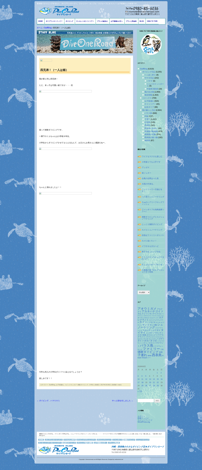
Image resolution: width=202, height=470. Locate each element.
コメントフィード (145, 420)
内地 (146, 116)
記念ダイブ (149, 107)
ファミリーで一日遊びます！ (152, 190)
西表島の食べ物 (151, 137)
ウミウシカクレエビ (158, 315)
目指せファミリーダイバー (153, 235)
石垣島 (147, 122)
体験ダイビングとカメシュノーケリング (153, 218)
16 (161, 379)
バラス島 (148, 113)
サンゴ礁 (153, 325)
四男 (161, 352)
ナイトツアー (150, 104)
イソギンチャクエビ (154, 314)
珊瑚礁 (150, 355)
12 (146, 379)
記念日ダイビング (69, 443)
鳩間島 (147, 140)
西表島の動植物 (151, 131)
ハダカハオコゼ (149, 341)
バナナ (150, 81)
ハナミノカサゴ (148, 343)
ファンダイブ (117, 440)
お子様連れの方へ (117, 21)
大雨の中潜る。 (148, 184)
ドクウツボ (158, 337)
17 (138, 382)
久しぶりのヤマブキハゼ (152, 265)
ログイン (141, 416)
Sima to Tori (152, 21)
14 (154, 379)
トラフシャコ (150, 337)
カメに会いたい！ (149, 241)
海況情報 (148, 95)
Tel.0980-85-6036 (118, 452)
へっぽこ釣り (150, 75)
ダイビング (69, 21)
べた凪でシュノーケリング (153, 197)
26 (146, 386)
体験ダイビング (83, 385)
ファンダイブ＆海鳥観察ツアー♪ (153, 210)
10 (138, 379)
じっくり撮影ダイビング (152, 224)
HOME (40, 21)
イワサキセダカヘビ (150, 246)
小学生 (91, 385)
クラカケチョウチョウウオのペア (153, 258)
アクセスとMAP (69, 440)
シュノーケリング (150, 326)
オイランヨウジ (143, 318)
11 (142, 379)
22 (158, 382)
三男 (162, 349)
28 (154, 386)
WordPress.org (144, 422)
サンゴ (145, 324)
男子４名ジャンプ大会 (151, 252)
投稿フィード (143, 418)
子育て (147, 119)
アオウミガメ (147, 308)
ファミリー (151, 349)
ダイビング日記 (148, 72)
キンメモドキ (150, 322)
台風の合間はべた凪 (150, 178)
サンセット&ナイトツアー (85, 21)
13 (150, 379)
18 (142, 382)
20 (150, 382)
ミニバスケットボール (155, 85)
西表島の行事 (150, 134)
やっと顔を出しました (122, 401)
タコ (147, 333)
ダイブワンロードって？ (54, 21)
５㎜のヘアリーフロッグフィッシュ (153, 203)
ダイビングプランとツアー (86, 440)
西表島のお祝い (151, 128)
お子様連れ (60, 385)
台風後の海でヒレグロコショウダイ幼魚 (153, 271)
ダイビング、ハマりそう (48, 401)
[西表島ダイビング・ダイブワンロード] (58, 10)
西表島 (147, 125)
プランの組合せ (102, 21)
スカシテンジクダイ (152, 330)
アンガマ (145, 167)
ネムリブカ (152, 339)
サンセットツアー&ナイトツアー (50, 443)
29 (158, 386)
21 (154, 382)
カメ (142, 322)
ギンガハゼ (159, 322)
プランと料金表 (131, 21)
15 (158, 379)
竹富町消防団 (152, 89)
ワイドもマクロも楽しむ (152, 156)
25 (142, 386)
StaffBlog (52, 385)
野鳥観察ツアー (146, 357)
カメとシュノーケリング (152, 230)
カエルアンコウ (154, 318)
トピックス (68, 385)
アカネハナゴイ (151, 311)
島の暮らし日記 (148, 110)
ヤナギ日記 (149, 78)
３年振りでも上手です (151, 162)
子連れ (142, 355)
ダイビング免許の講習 (84, 443)
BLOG (142, 21)
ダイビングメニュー (104, 440)
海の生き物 (149, 92)
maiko (119, 385)
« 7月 (140, 391)
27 (150, 386)
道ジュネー (146, 173)
